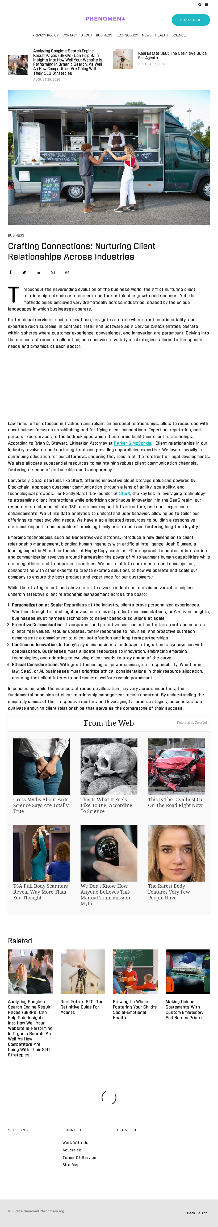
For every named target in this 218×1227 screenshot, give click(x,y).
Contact (70, 35)
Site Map (71, 1165)
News (147, 35)
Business (104, 35)
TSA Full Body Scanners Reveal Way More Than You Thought (40, 892)
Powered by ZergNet (192, 723)
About (86, 35)
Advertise (71, 1150)
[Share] (10, 272)
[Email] (53, 272)
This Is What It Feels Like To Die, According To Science (106, 805)
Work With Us (75, 1143)
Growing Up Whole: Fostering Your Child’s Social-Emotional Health (135, 1010)
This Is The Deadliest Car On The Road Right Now (176, 802)
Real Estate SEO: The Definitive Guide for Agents (172, 56)
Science (178, 35)
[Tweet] (24, 272)
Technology (127, 35)
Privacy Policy (45, 35)
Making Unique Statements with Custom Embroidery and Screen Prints (184, 1010)
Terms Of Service (79, 1157)
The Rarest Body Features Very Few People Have (169, 892)
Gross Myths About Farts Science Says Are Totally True (41, 805)
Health (161, 35)
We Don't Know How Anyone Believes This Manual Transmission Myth (105, 895)
